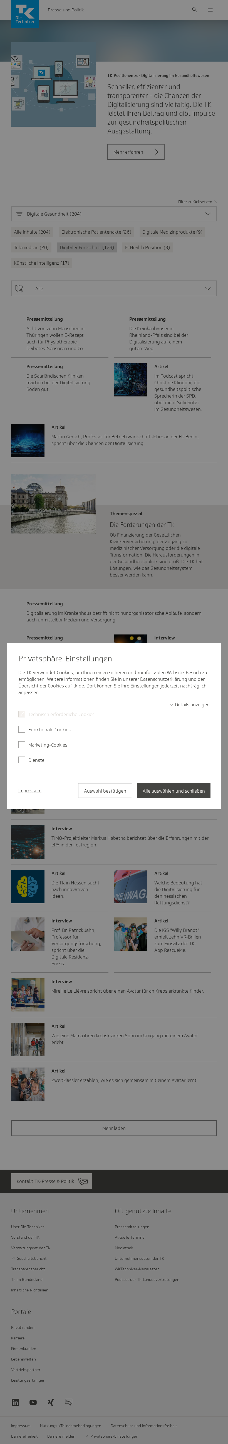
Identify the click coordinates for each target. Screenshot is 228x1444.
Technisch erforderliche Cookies (61, 714)
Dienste (36, 760)
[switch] (190, 704)
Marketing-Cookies (47, 745)
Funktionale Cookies (49, 730)
